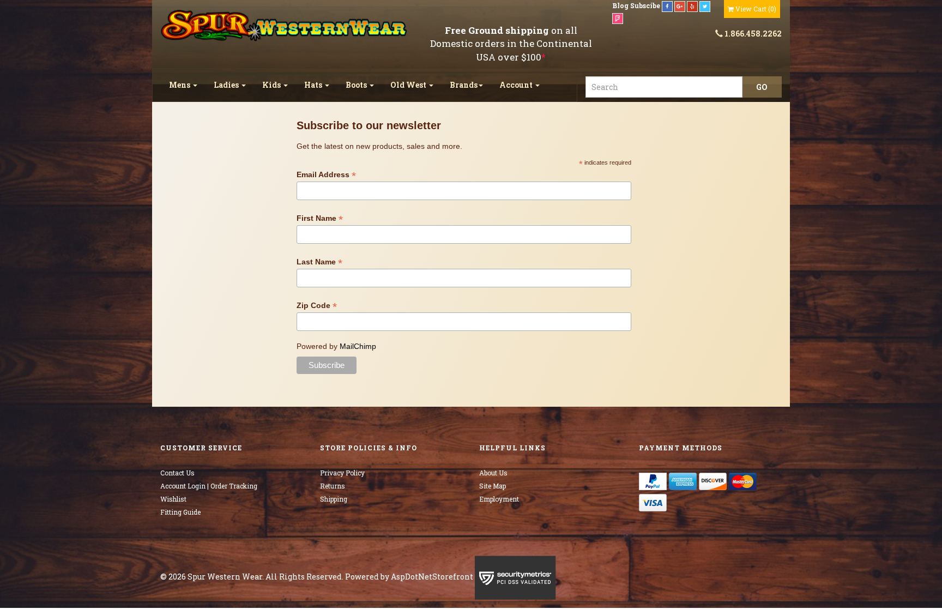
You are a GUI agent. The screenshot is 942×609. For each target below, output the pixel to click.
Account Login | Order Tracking (208, 485)
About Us (493, 472)
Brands (464, 85)
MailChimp (358, 346)
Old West (409, 85)
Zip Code (317, 305)
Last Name (319, 262)
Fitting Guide (180, 512)
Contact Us (177, 472)
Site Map (492, 485)
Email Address (326, 175)
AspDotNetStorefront (432, 576)
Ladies (227, 85)
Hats (314, 85)
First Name (320, 218)
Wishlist (173, 499)
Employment (499, 499)
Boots (357, 85)
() (755, 8)
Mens (180, 85)
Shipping (333, 499)
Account (516, 85)
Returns (332, 485)
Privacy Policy (342, 472)
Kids (272, 85)
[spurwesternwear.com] (285, 26)
